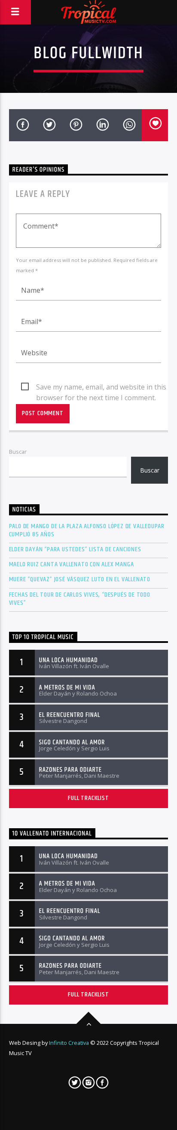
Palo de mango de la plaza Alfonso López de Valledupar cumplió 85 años (87, 530)
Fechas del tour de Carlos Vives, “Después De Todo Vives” (79, 599)
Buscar (18, 451)
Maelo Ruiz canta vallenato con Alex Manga (71, 564)
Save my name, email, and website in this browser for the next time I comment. (101, 387)
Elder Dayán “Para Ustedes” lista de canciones (75, 549)
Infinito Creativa (69, 1043)
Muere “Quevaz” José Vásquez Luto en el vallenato (79, 579)
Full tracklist (88, 798)
